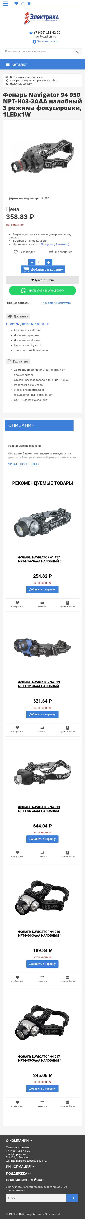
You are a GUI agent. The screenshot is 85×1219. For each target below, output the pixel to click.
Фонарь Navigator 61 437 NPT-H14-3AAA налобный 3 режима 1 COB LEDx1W (39, 561)
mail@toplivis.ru (45, 36)
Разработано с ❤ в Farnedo (43, 1214)
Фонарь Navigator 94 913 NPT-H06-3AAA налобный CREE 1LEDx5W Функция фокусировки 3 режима (39, 813)
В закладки (27, 252)
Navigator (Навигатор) (55, 244)
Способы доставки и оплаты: (27, 324)
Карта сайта (11, 1207)
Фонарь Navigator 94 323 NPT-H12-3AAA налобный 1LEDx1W (39, 686)
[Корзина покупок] (28, 3)
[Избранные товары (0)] (16, 3)
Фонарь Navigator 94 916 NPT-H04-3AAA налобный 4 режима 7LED (39, 935)
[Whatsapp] (42, 290)
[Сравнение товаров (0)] (22, 3)
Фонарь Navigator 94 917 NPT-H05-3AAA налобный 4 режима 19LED (39, 1060)
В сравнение (63, 252)
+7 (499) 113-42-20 (47, 32)
